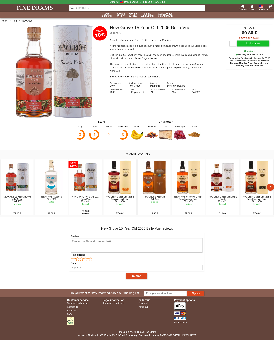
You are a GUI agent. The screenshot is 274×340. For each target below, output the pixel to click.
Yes (174, 92)
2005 (112, 92)
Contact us (72, 307)
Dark (112, 85)
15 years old (137, 92)
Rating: (78, 255)
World (133, 15)
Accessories (165, 15)
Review (75, 236)
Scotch (120, 15)
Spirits (147, 15)
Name (74, 263)
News (106, 15)
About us (71, 310)
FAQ (69, 314)
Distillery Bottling (176, 85)
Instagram (143, 307)
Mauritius (155, 85)
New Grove (134, 85)
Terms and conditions (113, 303)
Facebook (143, 303)
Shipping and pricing (77, 303)
